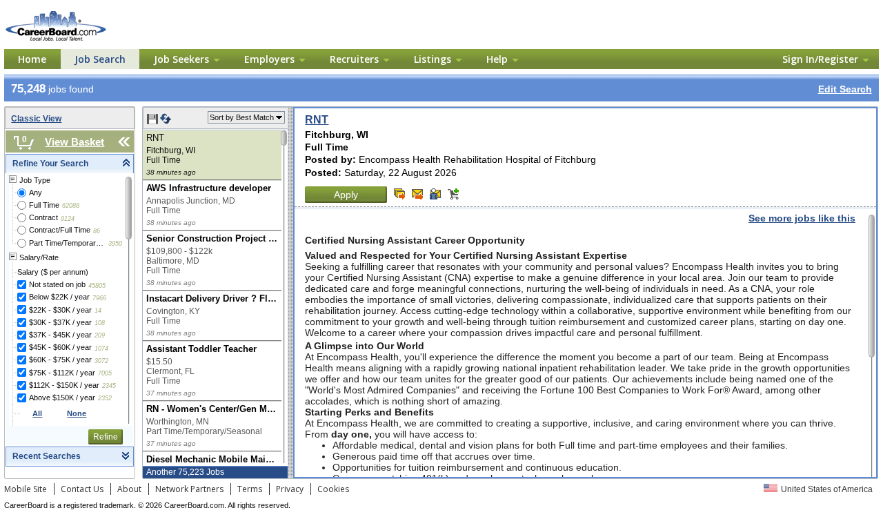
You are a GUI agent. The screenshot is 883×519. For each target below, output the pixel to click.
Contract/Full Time (59, 230)
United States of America (827, 489)
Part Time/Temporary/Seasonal (67, 243)
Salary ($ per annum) (52, 272)
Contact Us (82, 489)
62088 (70, 205)
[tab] (70, 164)
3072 (101, 361)
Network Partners (189, 489)
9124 (68, 218)
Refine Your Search (50, 163)
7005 (105, 373)
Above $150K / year (62, 397)
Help (497, 59)
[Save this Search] (153, 121)
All (37, 413)
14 (98, 310)
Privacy (290, 489)
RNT (316, 120)
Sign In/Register (820, 59)
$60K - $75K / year (60, 359)
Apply (346, 194)
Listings (432, 59)
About (129, 489)
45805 (97, 285)
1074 (101, 348)
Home (32, 59)
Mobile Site (25, 489)
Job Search (100, 59)
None (76, 413)
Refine (105, 437)
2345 (109, 385)
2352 (105, 398)
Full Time (44, 205)
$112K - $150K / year (64, 385)
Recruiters (354, 59)
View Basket (74, 142)
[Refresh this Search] (165, 121)
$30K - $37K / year (60, 322)
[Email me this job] (417, 193)
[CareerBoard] (78, 13)
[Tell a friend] (435, 193)
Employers (269, 59)
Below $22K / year (59, 297)
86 (96, 231)
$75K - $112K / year (62, 373)
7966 (99, 298)
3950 (115, 243)
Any (35, 192)
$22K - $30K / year (60, 310)
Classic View (36, 119)
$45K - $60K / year (60, 347)
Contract (43, 217)
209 (100, 335)
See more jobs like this (801, 218)
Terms (249, 489)
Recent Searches (46, 456)
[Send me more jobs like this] (399, 193)
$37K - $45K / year (60, 335)
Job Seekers (181, 59)
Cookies (333, 489)
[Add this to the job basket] (453, 193)
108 (100, 323)
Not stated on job (57, 284)
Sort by (242, 117)
